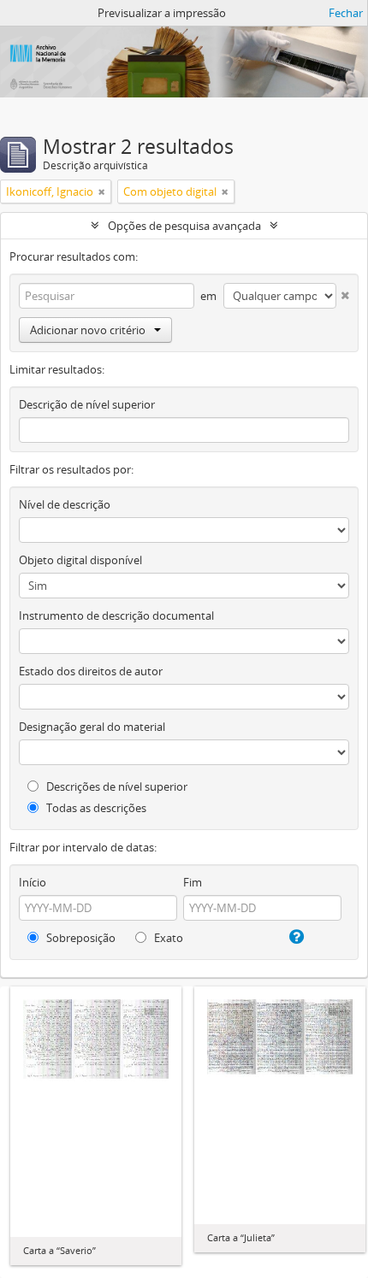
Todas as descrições (95, 808)
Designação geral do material (92, 726)
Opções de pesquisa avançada (184, 225)
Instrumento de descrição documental (116, 615)
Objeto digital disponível (80, 560)
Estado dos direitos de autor (91, 671)
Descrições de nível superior (115, 786)
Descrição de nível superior (87, 404)
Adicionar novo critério (87, 330)
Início (32, 882)
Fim (192, 882)
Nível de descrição (64, 504)
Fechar (346, 13)
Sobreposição (80, 937)
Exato (167, 937)
